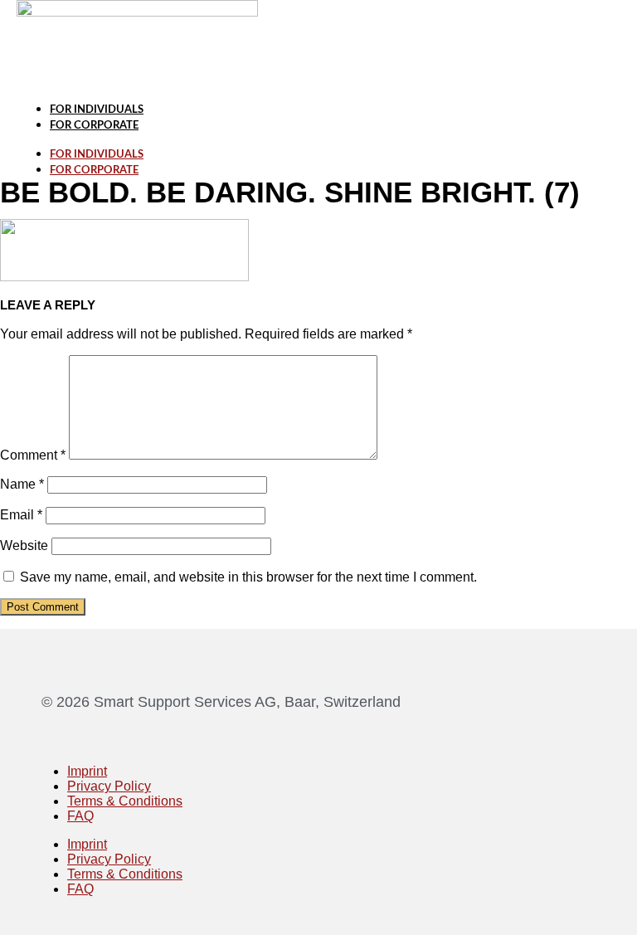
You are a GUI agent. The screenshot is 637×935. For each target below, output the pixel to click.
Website (24, 545)
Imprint (87, 771)
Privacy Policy (109, 786)
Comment (33, 455)
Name (22, 484)
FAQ (80, 816)
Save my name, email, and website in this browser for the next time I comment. (248, 577)
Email (21, 515)
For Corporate (94, 125)
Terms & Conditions (124, 801)
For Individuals (96, 110)
